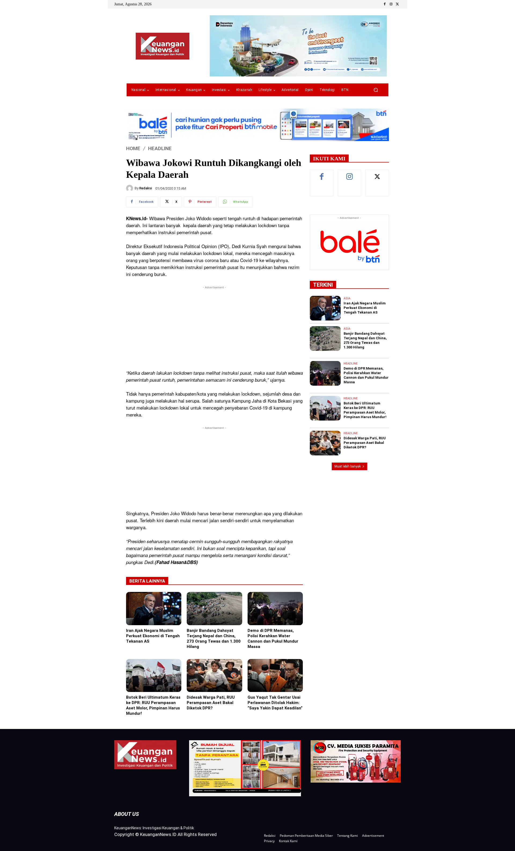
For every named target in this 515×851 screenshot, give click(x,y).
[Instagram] (391, 4)
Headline (160, 148)
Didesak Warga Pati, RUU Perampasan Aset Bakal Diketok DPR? (211, 702)
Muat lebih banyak (347, 466)
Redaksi (145, 188)
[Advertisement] (214, 327)
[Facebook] (384, 4)
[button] (375, 90)
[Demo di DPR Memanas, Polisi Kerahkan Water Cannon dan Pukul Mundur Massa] (275, 608)
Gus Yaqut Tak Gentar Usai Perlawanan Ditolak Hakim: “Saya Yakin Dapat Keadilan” (275, 702)
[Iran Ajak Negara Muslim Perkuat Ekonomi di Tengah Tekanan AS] (153, 608)
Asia (347, 298)
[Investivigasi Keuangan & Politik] (162, 46)
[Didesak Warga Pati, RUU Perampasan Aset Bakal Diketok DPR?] (214, 675)
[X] (397, 4)
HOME (133, 148)
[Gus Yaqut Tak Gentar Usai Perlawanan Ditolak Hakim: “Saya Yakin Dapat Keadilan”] (275, 675)
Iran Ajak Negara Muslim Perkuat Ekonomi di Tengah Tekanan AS (153, 636)
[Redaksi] (130, 188)
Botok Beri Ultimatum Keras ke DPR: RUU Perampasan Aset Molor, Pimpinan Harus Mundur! (153, 705)
